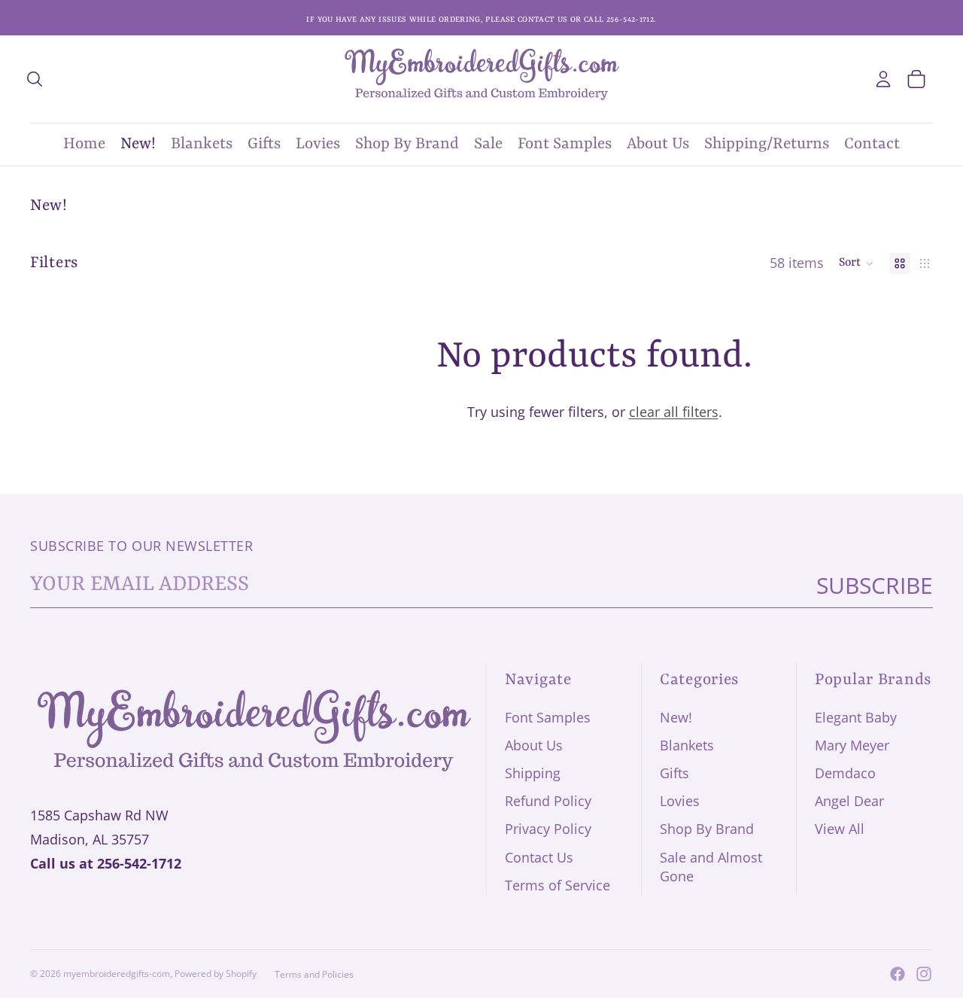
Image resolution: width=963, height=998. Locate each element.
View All (839, 829)
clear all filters (673, 412)
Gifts (674, 773)
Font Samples (548, 717)
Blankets (687, 745)
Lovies (680, 801)
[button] (856, 263)
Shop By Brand (707, 829)
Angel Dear (849, 801)
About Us (534, 745)
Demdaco (845, 773)
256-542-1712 (139, 863)
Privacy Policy (548, 829)
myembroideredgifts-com (116, 973)
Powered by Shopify (216, 973)
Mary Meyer (852, 745)
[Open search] (34, 79)
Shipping (532, 773)
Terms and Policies (314, 974)
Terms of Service (557, 885)
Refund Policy (548, 801)
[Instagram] (924, 974)
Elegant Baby (856, 717)
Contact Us (539, 857)
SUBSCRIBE (874, 585)
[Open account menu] (883, 79)
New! (676, 717)
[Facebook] (898, 974)
